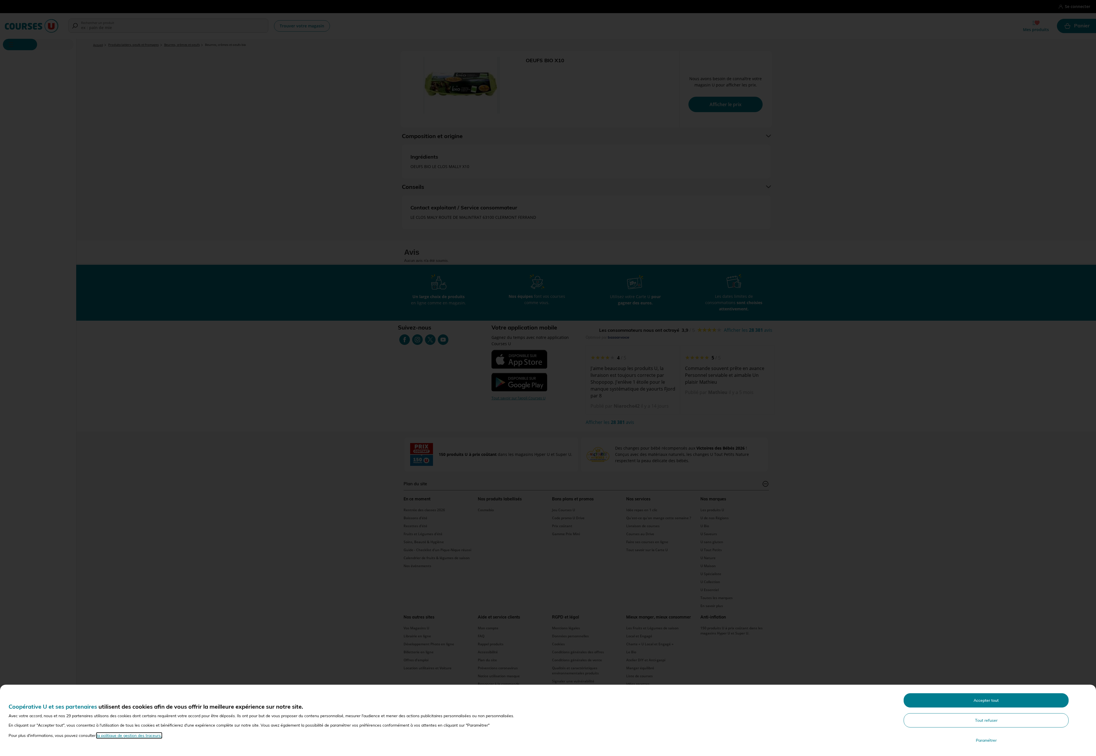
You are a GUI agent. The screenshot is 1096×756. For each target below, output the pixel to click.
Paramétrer (986, 740)
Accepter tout (986, 700)
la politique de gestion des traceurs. (129, 735)
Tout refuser (986, 720)
